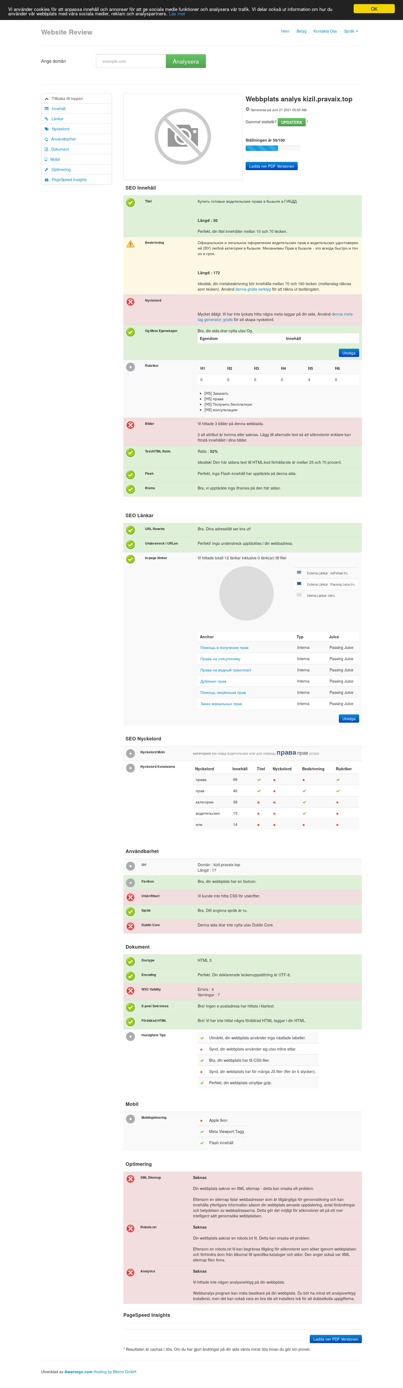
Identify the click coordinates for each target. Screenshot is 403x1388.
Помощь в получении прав (224, 647)
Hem (285, 31)
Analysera (186, 61)
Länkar (56, 118)
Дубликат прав (213, 681)
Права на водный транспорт (225, 669)
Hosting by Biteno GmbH (114, 1371)
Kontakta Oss (325, 31)
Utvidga (349, 353)
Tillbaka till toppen (66, 98)
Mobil (53, 159)
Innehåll (57, 108)
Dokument (58, 149)
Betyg (301, 31)
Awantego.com (78, 1371)
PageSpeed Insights (68, 179)
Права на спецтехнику (220, 658)
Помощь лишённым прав (223, 692)
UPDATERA (291, 122)
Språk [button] (349, 31)
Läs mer (177, 13)
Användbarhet (62, 139)
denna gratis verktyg (253, 289)
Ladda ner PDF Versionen (271, 166)
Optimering (59, 169)
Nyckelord (59, 128)
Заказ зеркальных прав (221, 703)
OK (374, 8)
